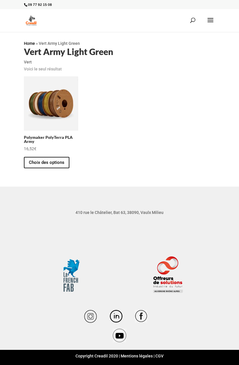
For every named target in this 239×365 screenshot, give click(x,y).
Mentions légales (137, 356)
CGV (159, 356)
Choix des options (46, 162)
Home (29, 43)
